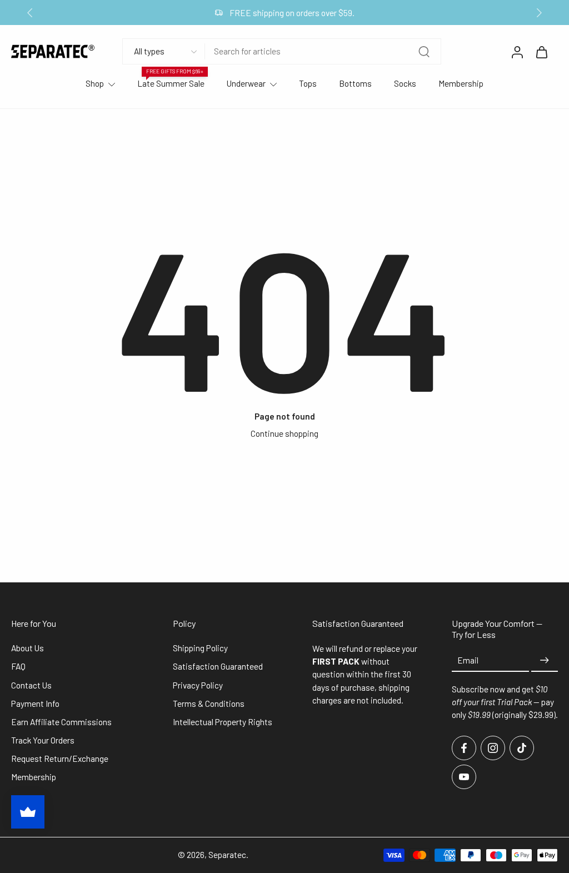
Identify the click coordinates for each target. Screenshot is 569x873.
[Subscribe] (544, 661)
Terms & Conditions (208, 704)
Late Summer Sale (170, 83)
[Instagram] (493, 748)
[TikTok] (522, 748)
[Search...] (424, 51)
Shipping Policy (200, 648)
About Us (27, 648)
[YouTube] (464, 777)
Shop (95, 83)
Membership (460, 83)
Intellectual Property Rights (222, 722)
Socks (405, 83)
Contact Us (31, 685)
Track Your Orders (42, 740)
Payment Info (35, 704)
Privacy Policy (198, 685)
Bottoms (355, 83)
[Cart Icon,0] (541, 51)
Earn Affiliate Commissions (61, 722)
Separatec (227, 855)
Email (467, 660)
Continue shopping (284, 433)
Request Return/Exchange (59, 759)
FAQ (18, 666)
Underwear (246, 83)
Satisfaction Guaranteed (218, 666)
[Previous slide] (30, 13)
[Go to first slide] (539, 13)
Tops (308, 83)
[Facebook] (464, 748)
